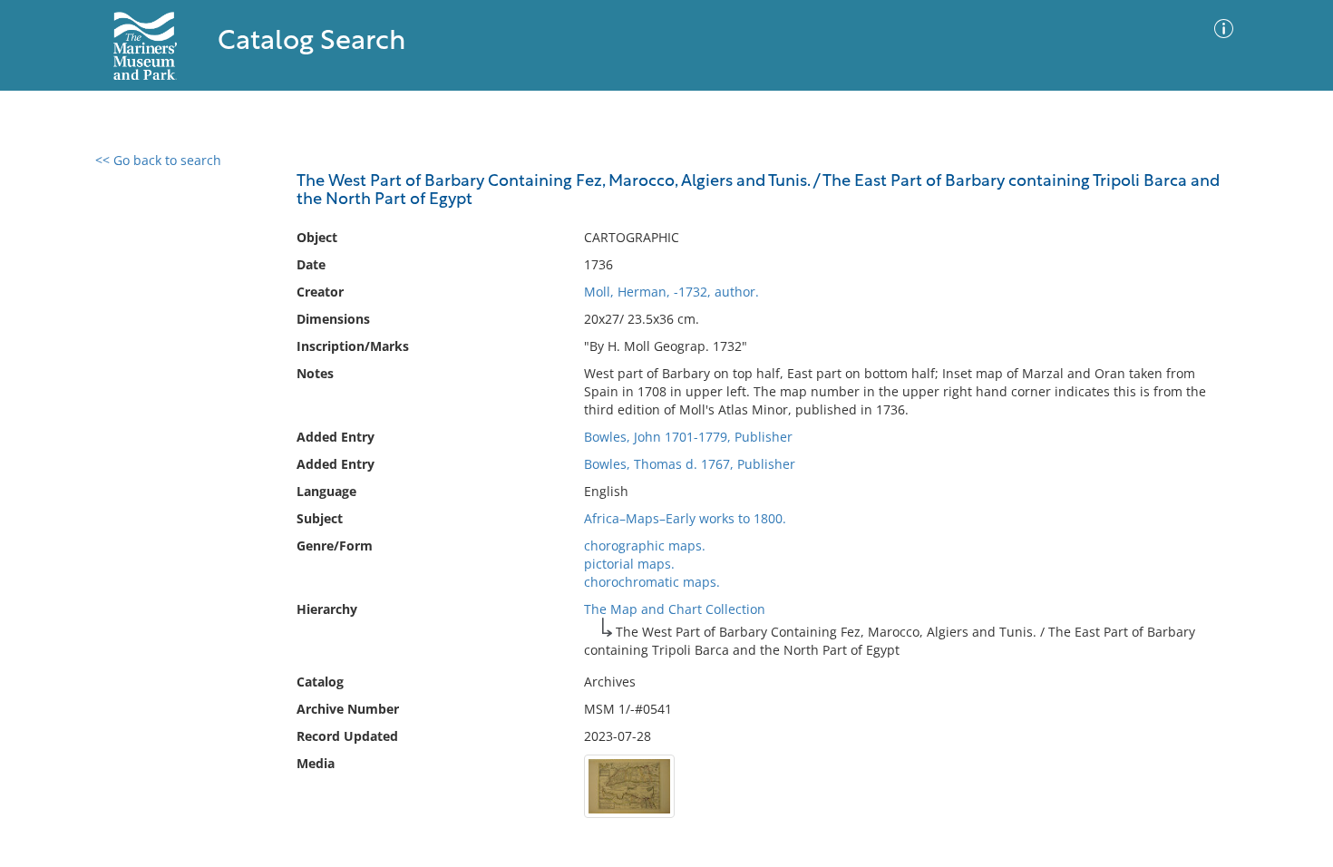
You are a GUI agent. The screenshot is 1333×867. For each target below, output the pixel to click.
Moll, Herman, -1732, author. (671, 291)
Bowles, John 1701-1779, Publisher (688, 436)
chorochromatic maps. (652, 581)
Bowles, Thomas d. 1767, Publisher (689, 463)
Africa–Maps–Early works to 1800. (685, 518)
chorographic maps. (644, 545)
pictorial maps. (629, 563)
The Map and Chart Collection (674, 609)
